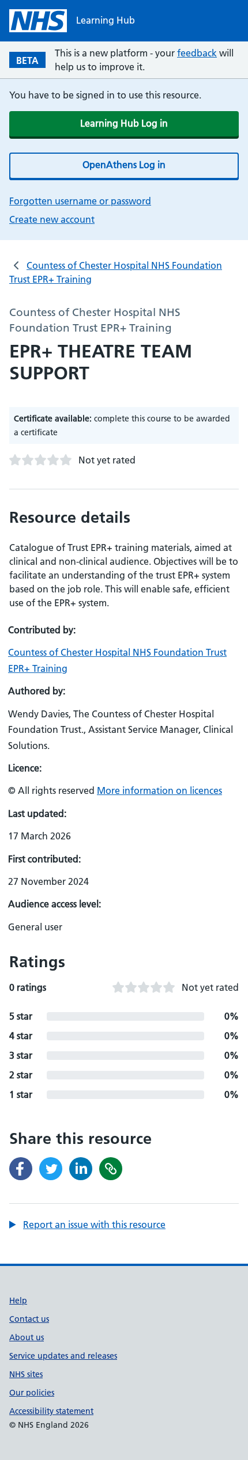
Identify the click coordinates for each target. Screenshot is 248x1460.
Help (18, 1300)
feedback (197, 53)
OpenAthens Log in (124, 164)
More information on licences (159, 790)
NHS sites (26, 1374)
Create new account (52, 219)
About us (26, 1337)
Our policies (31, 1392)
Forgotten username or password (80, 201)
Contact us (29, 1319)
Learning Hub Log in (124, 123)
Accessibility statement (51, 1411)
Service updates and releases (63, 1356)
